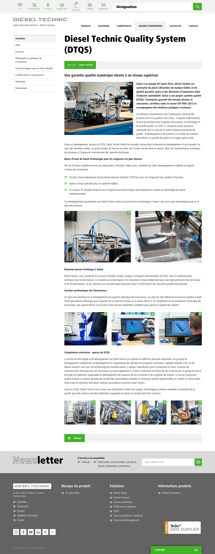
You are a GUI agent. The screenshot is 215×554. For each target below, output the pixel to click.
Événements (21, 88)
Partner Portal (120, 493)
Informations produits (174, 486)
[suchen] (197, 6)
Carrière (20, 520)
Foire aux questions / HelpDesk (128, 515)
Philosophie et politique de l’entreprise (28, 60)
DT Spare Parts (72, 493)
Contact (193, 26)
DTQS (161, 126)
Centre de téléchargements (126, 520)
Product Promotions (171, 493)
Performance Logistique (124, 506)
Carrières (19, 51)
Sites (17, 45)
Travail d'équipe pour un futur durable (34, 68)
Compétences (124, 26)
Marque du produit (75, 486)
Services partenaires (122, 502)
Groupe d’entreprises (150, 26)
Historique (20, 81)
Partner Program (121, 497)
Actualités (176, 26)
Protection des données (36, 548)
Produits (86, 26)
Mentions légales (19, 548)
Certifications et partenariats (29, 75)
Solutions (103, 26)
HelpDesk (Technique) (27, 515)
